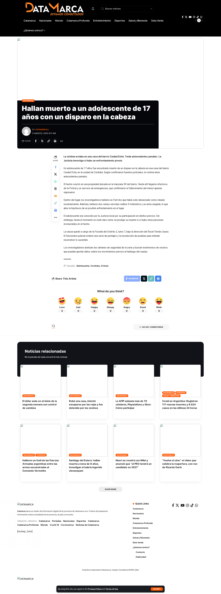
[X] (186, 17)
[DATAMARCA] (28, 580)
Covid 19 (54, 525)
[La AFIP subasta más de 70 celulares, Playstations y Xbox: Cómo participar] (134, 381)
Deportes (81, 521)
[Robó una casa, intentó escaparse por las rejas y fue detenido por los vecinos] (87, 381)
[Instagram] (194, 17)
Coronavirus (67, 525)
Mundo (44, 525)
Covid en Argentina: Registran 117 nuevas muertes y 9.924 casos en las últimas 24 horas (180, 404)
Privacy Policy (94, 589)
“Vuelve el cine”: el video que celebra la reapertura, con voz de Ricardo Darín (179, 464)
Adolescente (82, 265)
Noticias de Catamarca (87, 525)
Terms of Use (112, 589)
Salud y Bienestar (171, 396)
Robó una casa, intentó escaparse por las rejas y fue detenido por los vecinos (86, 404)
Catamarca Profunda (28, 525)
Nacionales (28, 101)
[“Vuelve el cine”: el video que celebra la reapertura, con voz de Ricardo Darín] (180, 440)
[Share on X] (42, 141)
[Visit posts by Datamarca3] (26, 131)
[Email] (55, 195)
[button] (157, 589)
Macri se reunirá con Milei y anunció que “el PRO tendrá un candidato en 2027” (134, 464)
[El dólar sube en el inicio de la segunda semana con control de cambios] (40, 381)
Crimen (105, 265)
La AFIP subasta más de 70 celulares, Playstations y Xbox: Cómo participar (133, 404)
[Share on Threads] (55, 188)
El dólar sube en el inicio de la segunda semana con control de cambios (39, 404)
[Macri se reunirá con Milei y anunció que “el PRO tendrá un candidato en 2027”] (134, 440)
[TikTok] (198, 17)
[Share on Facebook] (36, 141)
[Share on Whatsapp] (55, 181)
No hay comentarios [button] (152, 327)
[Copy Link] (49, 141)
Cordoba (95, 265)
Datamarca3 (42, 129)
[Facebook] (182, 17)
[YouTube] (190, 17)
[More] (61, 141)
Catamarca (44, 521)
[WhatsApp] (201, 17)
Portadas (180, 393)
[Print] (55, 141)
